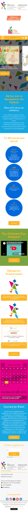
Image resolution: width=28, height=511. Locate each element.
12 (14, 376)
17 (6, 379)
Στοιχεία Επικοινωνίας (7, 474)
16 (3, 379)
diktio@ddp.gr (6, 487)
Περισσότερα (11, 78)
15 (25, 376)
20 (17, 379)
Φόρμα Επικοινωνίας (6, 476)
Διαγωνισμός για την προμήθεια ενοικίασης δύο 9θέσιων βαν (11, 397)
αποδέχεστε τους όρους (17, 457)
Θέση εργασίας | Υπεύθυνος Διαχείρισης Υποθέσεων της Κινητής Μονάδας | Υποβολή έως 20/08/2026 (14, 298)
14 (21, 376)
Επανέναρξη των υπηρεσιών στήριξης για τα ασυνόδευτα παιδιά (14, 344)
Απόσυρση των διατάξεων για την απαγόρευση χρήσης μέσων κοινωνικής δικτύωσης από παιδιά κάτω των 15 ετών (14, 321)
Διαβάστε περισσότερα (17, 506)
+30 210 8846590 (6, 485)
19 (14, 379)
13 (17, 376)
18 (10, 379)
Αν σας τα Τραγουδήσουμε (15, 73)
